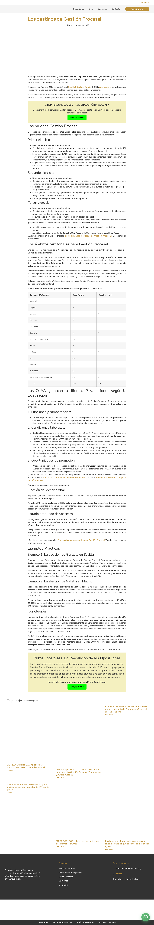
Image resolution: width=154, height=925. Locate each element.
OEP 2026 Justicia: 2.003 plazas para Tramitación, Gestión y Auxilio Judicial (26, 766)
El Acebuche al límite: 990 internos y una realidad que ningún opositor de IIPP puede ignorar (28, 787)
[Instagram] (6, 886)
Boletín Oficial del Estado (79, 87)
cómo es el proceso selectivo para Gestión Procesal (81, 540)
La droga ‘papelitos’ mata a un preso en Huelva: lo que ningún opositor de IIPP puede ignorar (127, 844)
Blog (91, 9)
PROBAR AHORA (77, 117)
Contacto (116, 9)
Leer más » (10, 770)
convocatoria (105, 87)
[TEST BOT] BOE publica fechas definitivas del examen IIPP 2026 (77, 842)
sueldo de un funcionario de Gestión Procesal (64, 477)
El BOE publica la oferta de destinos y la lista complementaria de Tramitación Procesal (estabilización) (127, 709)
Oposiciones (78, 9)
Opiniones (102, 9)
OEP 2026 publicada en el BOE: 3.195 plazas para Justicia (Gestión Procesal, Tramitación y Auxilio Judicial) (78, 772)
